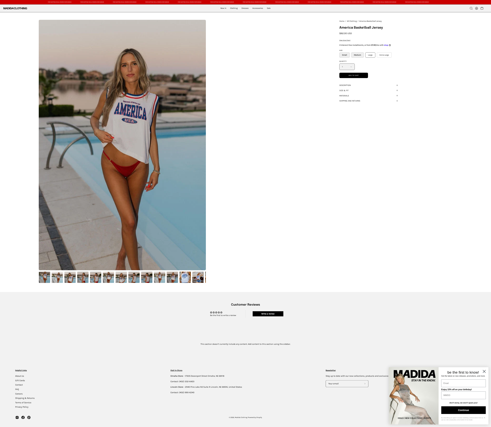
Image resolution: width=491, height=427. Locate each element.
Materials (344, 96)
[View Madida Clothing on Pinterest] (29, 417)
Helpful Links (21, 370)
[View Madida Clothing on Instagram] (17, 417)
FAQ (17, 389)
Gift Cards (20, 380)
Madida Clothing (241, 417)
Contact (19, 385)
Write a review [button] (268, 314)
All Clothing (352, 21)
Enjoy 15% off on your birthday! (456, 389)
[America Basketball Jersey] (44, 277)
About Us (19, 376)
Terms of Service (23, 402)
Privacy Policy (21, 407)
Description (345, 85)
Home (341, 21)
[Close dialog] (484, 371)
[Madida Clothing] (15, 8)
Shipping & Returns (25, 398)
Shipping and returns (349, 101)
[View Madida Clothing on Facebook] (23, 417)
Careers (19, 393)
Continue (463, 410)
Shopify (259, 417)
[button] (471, 8)
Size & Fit (344, 90)
